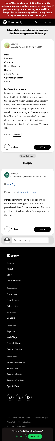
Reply (42, 147)
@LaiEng (11, 184)
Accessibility (21, 426)
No (22, 436)
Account (17, 134)
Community (15, 22)
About (10, 268)
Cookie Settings (24, 422)
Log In (43, 22)
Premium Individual (16, 362)
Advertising (12, 306)
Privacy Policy (11, 422)
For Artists (12, 294)
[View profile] (7, 45)
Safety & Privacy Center (21, 418)
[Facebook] (28, 397)
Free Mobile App (15, 343)
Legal (9, 418)
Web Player (12, 337)
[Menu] (50, 22)
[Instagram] (10, 397)
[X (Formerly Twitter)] (19, 397)
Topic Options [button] (27, 156)
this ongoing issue (27, 192)
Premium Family (14, 374)
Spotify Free (13, 386)
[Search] (36, 22)
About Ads (11, 426)
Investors (11, 311)
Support (11, 331)
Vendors (11, 317)
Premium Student (15, 380)
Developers (12, 300)
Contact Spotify (14, 349)
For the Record (14, 280)
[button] (50, 45)
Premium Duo (13, 368)
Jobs (9, 274)
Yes (33, 436)
